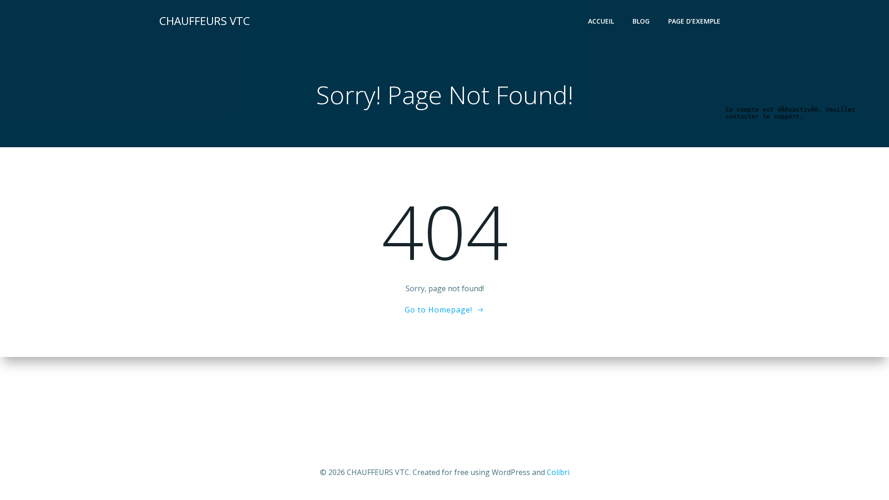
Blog (641, 21)
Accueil (601, 21)
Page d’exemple (694, 21)
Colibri (558, 472)
